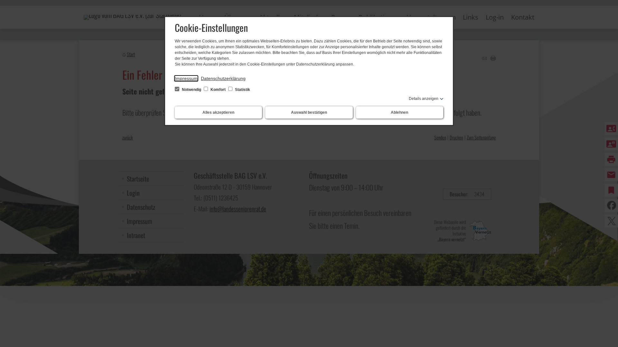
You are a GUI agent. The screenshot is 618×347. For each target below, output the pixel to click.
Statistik (242, 89)
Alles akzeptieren (218, 112)
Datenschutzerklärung (223, 78)
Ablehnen (399, 112)
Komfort (218, 89)
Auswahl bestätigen (309, 112)
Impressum (186, 78)
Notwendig (191, 89)
